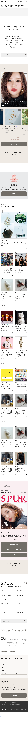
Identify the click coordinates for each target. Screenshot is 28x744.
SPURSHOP (4, 706)
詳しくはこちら (18, 6)
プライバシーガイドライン (7, 704)
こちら (15, 645)
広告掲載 (14, 702)
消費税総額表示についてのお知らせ (8, 651)
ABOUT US (4, 702)
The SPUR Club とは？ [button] (14, 193)
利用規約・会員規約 (16, 704)
